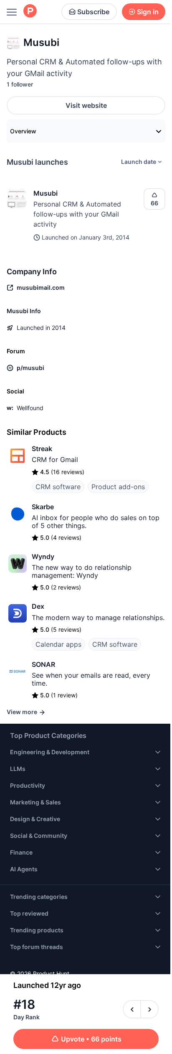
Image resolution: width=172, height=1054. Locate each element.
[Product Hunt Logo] (30, 11)
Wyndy (43, 556)
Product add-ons (118, 486)
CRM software (58, 486)
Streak (42, 448)
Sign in (148, 12)
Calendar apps (58, 644)
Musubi (45, 193)
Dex (38, 606)
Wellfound (30, 407)
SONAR (43, 664)
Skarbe (43, 507)
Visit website (86, 105)
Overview (23, 131)
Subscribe (93, 12)
